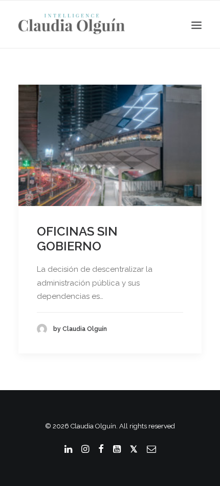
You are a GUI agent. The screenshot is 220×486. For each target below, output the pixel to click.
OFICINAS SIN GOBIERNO (77, 238)
